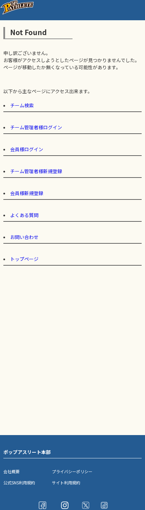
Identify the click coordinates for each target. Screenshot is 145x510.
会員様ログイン (26, 149)
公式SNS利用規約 (19, 482)
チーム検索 (22, 105)
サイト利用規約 (66, 482)
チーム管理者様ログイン (36, 127)
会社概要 (11, 471)
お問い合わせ (24, 237)
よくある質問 (24, 215)
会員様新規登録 (26, 193)
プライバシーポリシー (72, 471)
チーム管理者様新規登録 (36, 171)
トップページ (24, 259)
